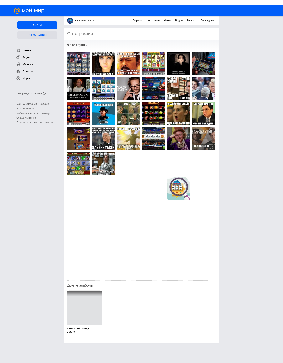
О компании (30, 104)
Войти (37, 25)
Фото (167, 20)
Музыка (192, 20)
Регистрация (37, 35)
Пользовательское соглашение (34, 122)
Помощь (45, 113)
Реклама (44, 104)
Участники (154, 20)
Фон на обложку (78, 328)
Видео (179, 20)
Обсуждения (208, 20)
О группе (138, 20)
